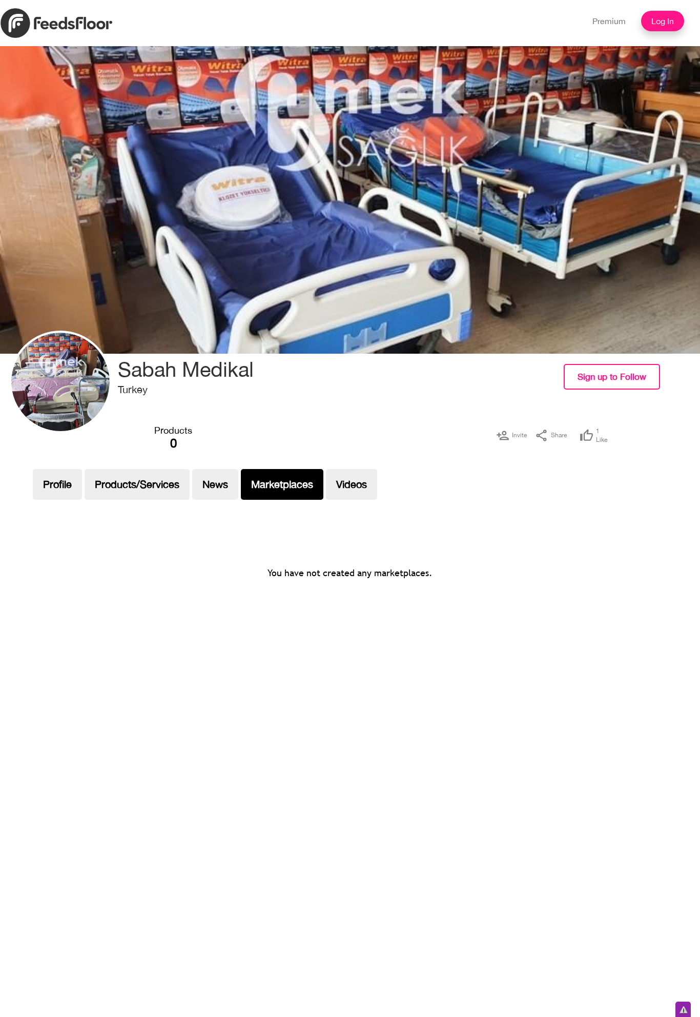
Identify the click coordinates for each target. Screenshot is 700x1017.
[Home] (56, 22)
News (215, 484)
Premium (609, 21)
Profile (57, 484)
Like (601, 435)
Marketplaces (282, 484)
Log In (662, 21)
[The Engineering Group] (60, 382)
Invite (519, 435)
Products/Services (137, 484)
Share (559, 435)
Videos (351, 484)
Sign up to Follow (612, 377)
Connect (683, 384)
